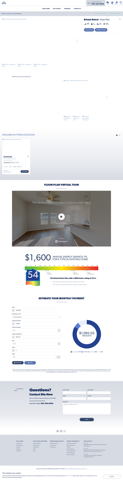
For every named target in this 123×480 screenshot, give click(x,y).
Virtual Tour (89, 29)
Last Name (90, 390)
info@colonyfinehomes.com (80, 468)
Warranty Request (70, 449)
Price (13, 307)
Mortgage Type (16, 314)
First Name (66, 390)
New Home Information (71, 443)
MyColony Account (54, 443)
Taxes (13, 347)
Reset (31, 362)
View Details (25, 171)
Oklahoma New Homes (8, 13)
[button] (77, 40)
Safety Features (36, 445)
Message (65, 401)
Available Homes (7, 172)
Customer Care (53, 445)
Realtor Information (71, 454)
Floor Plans (6, 170)
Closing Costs (36, 447)
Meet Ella (69, 447)
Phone (89, 396)
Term (13, 354)
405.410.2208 (68, 468)
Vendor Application (71, 452)
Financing (67, 8)
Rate (13, 340)
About (34, 449)
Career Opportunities (71, 450)
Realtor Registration (71, 445)
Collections (18, 449)
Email (65, 396)
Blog (34, 450)
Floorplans (18, 447)
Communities (19, 443)
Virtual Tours (18, 450)
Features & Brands (37, 443)
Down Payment (16, 320)
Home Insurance (17, 334)
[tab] (117, 135)
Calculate (18, 362)
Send (86, 419)
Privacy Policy (53, 447)
